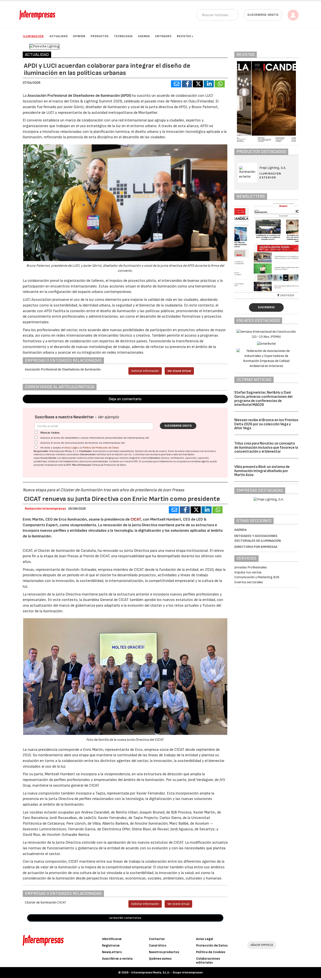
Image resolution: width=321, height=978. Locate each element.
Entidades (163, 36)
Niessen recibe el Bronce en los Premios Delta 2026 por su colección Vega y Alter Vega (266, 424)
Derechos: (155, 458)
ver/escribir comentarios (125, 918)
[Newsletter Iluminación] (266, 247)
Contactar (157, 939)
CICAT (136, 519)
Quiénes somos (160, 959)
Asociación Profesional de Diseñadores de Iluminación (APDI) (79, 95)
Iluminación (33, 36)
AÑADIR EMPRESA (261, 945)
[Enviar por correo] (176, 83)
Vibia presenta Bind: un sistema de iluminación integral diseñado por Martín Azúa (262, 471)
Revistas (184, 36)
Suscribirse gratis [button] (263, 15)
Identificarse (112, 939)
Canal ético (157, 945)
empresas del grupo (104, 458)
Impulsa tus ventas (248, 572)
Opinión (79, 36)
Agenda (144, 36)
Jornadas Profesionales (250, 567)
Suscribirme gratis (178, 426)
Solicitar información (145, 371)
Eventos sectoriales (248, 582)
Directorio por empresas (256, 547)
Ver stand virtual (179, 371)
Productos (100, 36)
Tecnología (123, 36)
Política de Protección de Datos (101, 447)
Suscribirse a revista (117, 959)
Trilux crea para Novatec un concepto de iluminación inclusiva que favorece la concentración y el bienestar (266, 447)
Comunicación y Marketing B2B (256, 577)
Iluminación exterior (270, 175)
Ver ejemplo (108, 417)
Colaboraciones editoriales (208, 961)
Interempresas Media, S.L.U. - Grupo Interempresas (167, 972)
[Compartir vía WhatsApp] (220, 83)
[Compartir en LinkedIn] (209, 83)
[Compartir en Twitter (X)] (198, 83)
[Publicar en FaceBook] (187, 83)
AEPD (68, 465)
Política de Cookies (210, 952)
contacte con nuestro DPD (123, 461)
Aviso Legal (71, 447)
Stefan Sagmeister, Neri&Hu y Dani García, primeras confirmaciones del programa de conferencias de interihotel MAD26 (263, 398)
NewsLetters (112, 952)
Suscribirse (266, 307)
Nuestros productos (164, 952)
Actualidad (59, 36)
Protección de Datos (212, 945)
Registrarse (111, 945)
